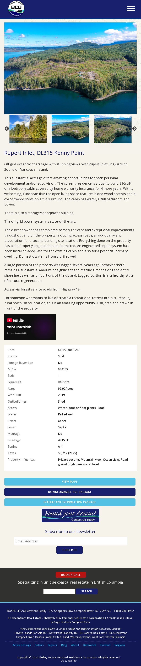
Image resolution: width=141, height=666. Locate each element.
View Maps (70, 481)
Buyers (52, 645)
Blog (64, 645)
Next (133, 128)
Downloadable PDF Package (70, 492)
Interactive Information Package (70, 502)
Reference (89, 645)
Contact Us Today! (70, 515)
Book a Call (71, 575)
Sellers (39, 645)
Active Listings (22, 645)
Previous (6, 128)
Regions (120, 645)
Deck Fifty (72, 660)
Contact (105, 645)
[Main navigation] (131, 8)
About (75, 645)
